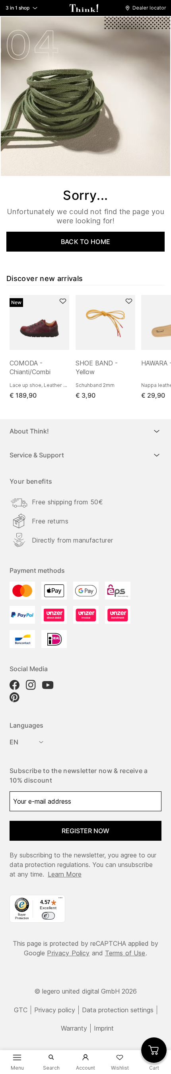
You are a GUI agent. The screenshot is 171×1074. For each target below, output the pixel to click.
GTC (20, 1010)
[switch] (48, 916)
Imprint (104, 1028)
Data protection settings (118, 1010)
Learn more (65, 874)
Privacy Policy (68, 953)
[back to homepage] (84, 8)
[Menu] (60, 899)
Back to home (86, 242)
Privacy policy (54, 1010)
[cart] (154, 1050)
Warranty (74, 1028)
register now (85, 831)
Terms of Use (125, 953)
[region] (88, 347)
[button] (147, 8)
